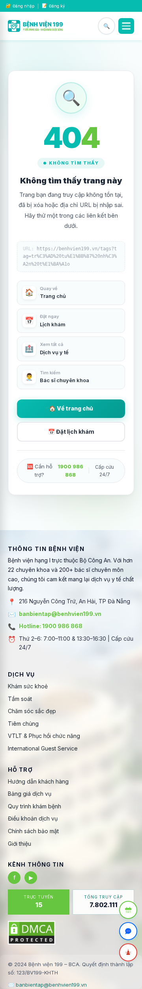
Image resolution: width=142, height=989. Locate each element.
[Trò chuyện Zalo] (128, 931)
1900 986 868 (70, 470)
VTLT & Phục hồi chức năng (44, 735)
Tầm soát (20, 698)
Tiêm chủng (23, 723)
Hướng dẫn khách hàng (38, 781)
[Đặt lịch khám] (128, 910)
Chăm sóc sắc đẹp (32, 711)
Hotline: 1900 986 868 (50, 626)
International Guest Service (43, 748)
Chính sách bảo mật (33, 831)
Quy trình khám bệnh (34, 806)
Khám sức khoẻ (28, 686)
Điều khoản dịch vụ (33, 818)
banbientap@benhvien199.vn (60, 613)
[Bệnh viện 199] (35, 26)
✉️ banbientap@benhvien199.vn (47, 985)
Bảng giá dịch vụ (29, 793)
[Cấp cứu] (128, 952)
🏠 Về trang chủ (71, 408)
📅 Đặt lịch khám (71, 431)
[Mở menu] (126, 26)
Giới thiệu (19, 843)
